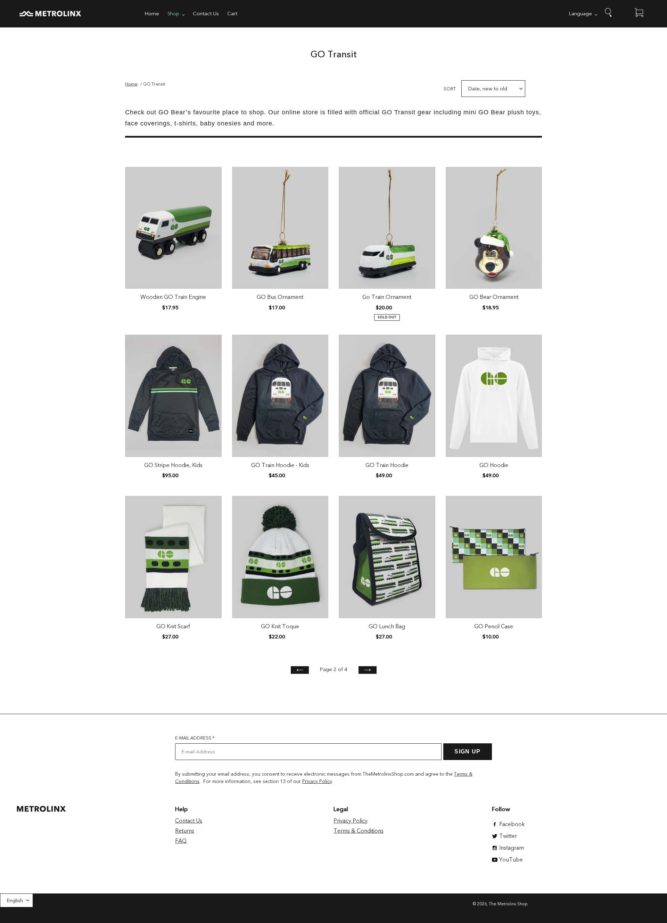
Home (131, 84)
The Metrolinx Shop (508, 904)
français (9, 918)
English (15, 900)
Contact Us (188, 821)
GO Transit (154, 84)
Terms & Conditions (359, 831)
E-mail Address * (194, 738)
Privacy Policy (317, 781)
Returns (184, 831)
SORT (450, 89)
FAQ (181, 841)
